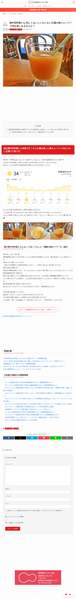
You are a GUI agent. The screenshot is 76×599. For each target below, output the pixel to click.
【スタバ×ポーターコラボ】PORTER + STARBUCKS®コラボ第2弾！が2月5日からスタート (34, 366)
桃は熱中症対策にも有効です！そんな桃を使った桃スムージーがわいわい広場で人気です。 (39, 129)
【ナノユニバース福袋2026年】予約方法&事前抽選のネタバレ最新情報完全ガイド (32, 414)
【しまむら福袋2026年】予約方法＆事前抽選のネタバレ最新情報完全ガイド (30, 412)
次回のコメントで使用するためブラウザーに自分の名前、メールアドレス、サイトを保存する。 (35, 510)
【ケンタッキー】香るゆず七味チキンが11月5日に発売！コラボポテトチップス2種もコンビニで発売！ (39, 404)
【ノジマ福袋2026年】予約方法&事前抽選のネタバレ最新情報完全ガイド (29, 382)
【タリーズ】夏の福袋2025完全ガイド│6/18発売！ (21, 420)
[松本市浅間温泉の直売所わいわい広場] (38, 2)
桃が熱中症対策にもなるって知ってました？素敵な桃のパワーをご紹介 (33, 132)
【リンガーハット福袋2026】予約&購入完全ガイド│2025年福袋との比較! (29, 406)
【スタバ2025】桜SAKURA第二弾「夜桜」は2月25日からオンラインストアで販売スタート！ (34, 361)
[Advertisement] (38, 102)
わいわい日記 (13, 29)
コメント (8, 464)
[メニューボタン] (2, 2)
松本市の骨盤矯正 (9, 316)
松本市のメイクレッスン (23, 316)
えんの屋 (20, 29)
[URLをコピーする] (67, 437)
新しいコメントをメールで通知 (14, 516)
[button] (8, 437)
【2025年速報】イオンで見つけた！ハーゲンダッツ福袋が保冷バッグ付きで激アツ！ (33, 417)
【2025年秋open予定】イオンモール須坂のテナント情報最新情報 (25, 358)
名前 (7, 489)
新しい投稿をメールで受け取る (14, 522)
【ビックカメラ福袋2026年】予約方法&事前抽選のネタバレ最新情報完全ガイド (31, 385)
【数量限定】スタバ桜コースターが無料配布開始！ (20, 364)
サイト (7, 503)
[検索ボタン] (74, 2)
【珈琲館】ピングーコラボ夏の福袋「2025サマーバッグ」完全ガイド (28, 409)
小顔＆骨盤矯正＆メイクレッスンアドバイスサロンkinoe (22, 369)
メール (8, 496)
